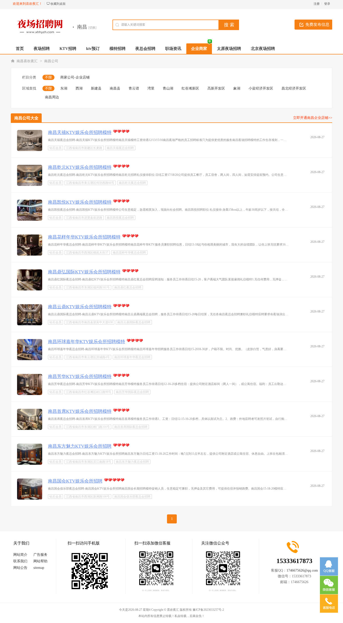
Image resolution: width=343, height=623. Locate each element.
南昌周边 (52, 97)
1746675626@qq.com (302, 570)
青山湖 (168, 88)
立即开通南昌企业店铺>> (312, 118)
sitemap (38, 568)
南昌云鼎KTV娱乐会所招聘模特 (79, 306)
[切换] (92, 27)
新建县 (96, 88)
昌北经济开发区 (293, 88)
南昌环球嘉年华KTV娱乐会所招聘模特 (86, 341)
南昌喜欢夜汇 (27, 61)
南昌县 (115, 88)
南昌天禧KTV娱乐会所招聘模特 (79, 132)
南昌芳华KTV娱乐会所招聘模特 (79, 376)
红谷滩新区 (190, 88)
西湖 (79, 88)
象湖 (236, 88)
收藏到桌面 (58, 4)
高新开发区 (216, 88)
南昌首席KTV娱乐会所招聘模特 (79, 411)
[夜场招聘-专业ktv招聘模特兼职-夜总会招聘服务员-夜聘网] (39, 27)
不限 (48, 77)
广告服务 (40, 555)
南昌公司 (51, 61)
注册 (317, 4)
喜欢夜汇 (173, 609)
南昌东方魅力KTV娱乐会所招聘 (79, 446)
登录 (327, 4)
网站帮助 (40, 561)
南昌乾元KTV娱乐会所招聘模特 (79, 167)
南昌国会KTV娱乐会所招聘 (75, 481)
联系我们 (20, 561)
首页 (20, 48)
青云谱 (134, 88)
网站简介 (20, 555)
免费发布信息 (317, 24)
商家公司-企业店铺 (75, 77)
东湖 (63, 88)
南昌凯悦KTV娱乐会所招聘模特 (79, 202)
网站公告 (20, 568)
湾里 (150, 88)
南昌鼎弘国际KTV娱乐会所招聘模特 (84, 271)
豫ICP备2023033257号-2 (208, 609)
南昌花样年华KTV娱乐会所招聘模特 (84, 237)
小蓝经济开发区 (261, 88)
